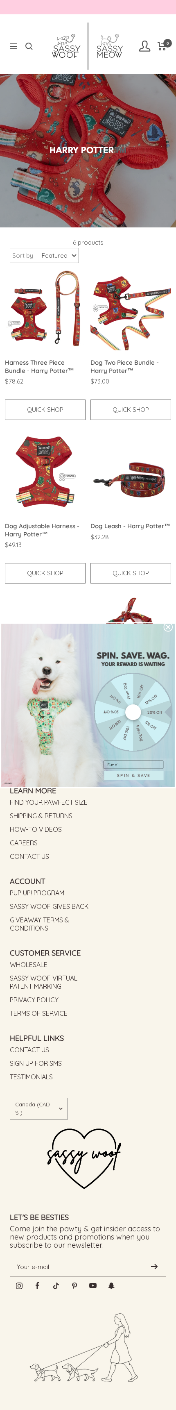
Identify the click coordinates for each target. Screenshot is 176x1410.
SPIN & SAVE (133, 775)
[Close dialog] (168, 627)
